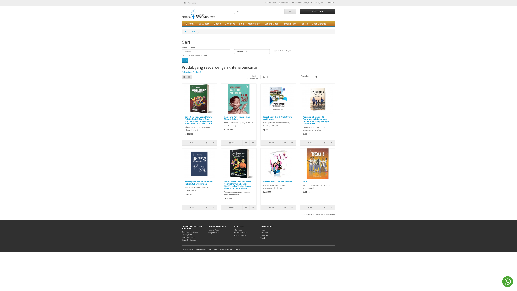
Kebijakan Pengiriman (190, 232)
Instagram (264, 235)
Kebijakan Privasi (188, 237)
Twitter (263, 230)
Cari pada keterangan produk (195, 55)
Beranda (190, 23)
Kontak (304, 23)
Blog (241, 23)
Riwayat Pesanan (240, 232)
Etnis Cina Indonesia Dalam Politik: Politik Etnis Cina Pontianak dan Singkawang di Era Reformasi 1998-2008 (198, 120)
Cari (193, 32)
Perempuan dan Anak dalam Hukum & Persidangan (199, 182)
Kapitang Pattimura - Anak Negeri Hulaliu (237, 117)
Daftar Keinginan (240, 235)
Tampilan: (305, 76)
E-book (217, 23)
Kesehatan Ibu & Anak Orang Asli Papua (277, 117)
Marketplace (254, 23)
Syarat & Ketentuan (189, 240)
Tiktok (263, 238)
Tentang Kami (289, 23)
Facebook (264, 232)
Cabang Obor (271, 23)
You (305, 181)
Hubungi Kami (213, 230)
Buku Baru (204, 23)
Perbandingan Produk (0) (191, 72)
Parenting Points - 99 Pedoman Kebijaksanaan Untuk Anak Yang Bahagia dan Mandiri (316, 120)
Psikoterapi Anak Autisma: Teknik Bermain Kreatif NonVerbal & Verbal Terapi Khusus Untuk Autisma (237, 185)
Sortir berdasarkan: (252, 77)
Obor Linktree (319, 23)
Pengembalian (213, 232)
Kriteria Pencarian (188, 47)
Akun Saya (238, 230)
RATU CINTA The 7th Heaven (277, 181)
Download (230, 23)
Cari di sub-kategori (283, 51)
